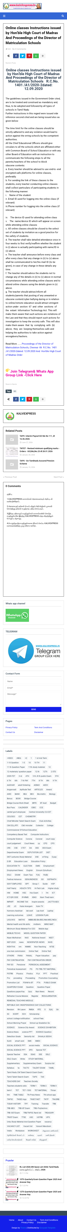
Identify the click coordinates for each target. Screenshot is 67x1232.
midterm (37, 924)
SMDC (37, 1041)
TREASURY (49, 1113)
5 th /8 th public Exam (42, 776)
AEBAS (37, 785)
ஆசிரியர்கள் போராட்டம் (15, 1135)
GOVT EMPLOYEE (14, 884)
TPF (26, 1104)
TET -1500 (26, 1090)
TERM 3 (53, 1086)
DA (30, 848)
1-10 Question (13, 763)
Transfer (45, 1104)
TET (17, 1090)
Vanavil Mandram (43, 1126)
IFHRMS (25, 897)
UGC (31, 1117)
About (20, 1220)
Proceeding (30, 978)
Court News (29, 843)
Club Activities (45, 821)
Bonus (9, 798)
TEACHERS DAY (13, 1081)
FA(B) (45, 875)
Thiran (53, 1090)
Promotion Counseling (48, 978)
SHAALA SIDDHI (45, 1036)
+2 (26, 758)
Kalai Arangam (26, 906)
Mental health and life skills (18, 924)
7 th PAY (24, 781)
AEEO (45, 785)
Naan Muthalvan (14, 938)
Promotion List (13, 983)
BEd (25, 794)
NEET (51, 938)
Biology (52, 794)
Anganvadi (11, 790)
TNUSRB (55, 1099)
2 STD (53, 772)
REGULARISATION (49, 996)
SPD (31, 1050)
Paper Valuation (42, 956)
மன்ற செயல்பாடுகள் (14, 1140)
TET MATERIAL (41, 1090)
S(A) (51, 1009)
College (50, 825)
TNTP (46, 1099)
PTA (38, 983)
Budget (53, 803)
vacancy (48, 1122)
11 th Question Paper (16, 767)
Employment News (15, 870)
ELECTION (28, 866)
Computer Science (14, 839)
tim (8, 1095)
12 (49, 767)
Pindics (29, 974)
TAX (42, 1077)
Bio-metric (41, 794)
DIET (48, 852)
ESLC (9, 875)
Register (34, 996)
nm (20, 947)
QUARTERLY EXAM (15, 987)
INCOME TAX (22, 902)
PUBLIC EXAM (50, 983)
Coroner (39, 839)
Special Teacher (13, 1054)
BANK (17, 794)
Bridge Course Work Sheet (18, 803)
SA (57, 1009)
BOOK (18, 798)
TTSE (24, 1117)
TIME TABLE (18, 1095)
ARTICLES (38, 790)
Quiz (30, 992)
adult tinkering (24, 785)
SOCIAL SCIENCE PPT (16, 1045)
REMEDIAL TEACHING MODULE (20, 1001)
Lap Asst (40, 911)
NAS (27, 938)
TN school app (49, 1095)
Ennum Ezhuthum (44, 870)
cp (39, 843)
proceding (18, 978)
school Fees (38, 1018)
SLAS (9, 1041)
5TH (57, 776)
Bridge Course (30, 798)
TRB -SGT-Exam (13, 1113)
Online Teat (33, 951)
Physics (19, 974)
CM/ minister (27, 825)
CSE (16, 848)
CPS (52, 843)
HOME (16, 893)
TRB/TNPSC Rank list (32, 1113)
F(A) (38, 875)
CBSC (33, 807)
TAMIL (51, 1068)
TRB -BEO (11, 1108)
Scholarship (34, 1014)
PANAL (29, 956)
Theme (23, 1228)
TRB (54, 1104)
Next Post (58, 477)
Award (49, 790)
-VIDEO (10, 758)
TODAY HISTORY (14, 1104)
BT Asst (43, 803)
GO (9, 49)
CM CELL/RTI (12, 825)
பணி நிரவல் (50, 1135)
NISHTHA (11, 947)
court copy (50, 839)
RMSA (31, 1009)
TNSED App (21, 1099)
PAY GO (10, 965)
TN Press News (33, 1095)
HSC (24, 893)
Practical (54, 974)
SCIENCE (11, 1027)
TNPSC (10, 1099)
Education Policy (38, 861)
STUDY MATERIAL (36, 1059)
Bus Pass (11, 807)
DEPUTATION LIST (35, 852)
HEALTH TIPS (25, 888)
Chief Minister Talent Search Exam (21, 821)
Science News (13, 1032)
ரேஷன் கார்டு (31, 1140)
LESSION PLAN (42, 915)
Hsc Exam (34, 893)
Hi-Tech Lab (39, 888)
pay (54, 956)
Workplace (19, 1131)
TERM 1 (33, 1086)
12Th (45, 772)
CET (20, 816)
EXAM (17, 875)
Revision (10, 1009)
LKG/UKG (11, 920)
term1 (9, 1090)
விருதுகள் (43, 1140)
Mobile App (43, 929)
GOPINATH (51, 879)
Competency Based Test (17, 834)
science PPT (27, 1032)
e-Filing (45, 857)
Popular (10, 1160)
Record (51, 992)
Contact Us (10, 732)
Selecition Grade (14, 1036)
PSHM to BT (28, 983)
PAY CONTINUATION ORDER (39, 960)
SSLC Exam (12, 1059)
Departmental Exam (15, 852)
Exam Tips (28, 875)
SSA (25, 1054)
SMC (30, 1041)
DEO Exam (46, 848)
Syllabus (10, 1068)
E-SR (9, 861)
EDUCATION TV (13, 866)
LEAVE (29, 915)
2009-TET (11, 776)
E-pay (54, 857)
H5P (53, 884)
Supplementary (13, 1063)
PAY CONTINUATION (15, 960)
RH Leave (21, 1009)
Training (34, 1104)
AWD (9, 794)
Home (11, 1220)
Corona (29, 839)
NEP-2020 (11, 942)
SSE (40, 1054)
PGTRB (10, 974)
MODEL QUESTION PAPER (34, 933)
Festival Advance (14, 879)
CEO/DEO (11, 816)
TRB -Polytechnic (41, 1108)
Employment (48, 866)
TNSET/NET (35, 1099)
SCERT (16, 1014)
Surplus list (49, 1063)
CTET (23, 848)
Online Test (46, 951)
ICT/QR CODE (12, 897)
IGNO (34, 897)
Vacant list (27, 1126)
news (21, 942)
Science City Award (26, 1027)
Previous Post (11, 477)
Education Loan (21, 861)
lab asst (29, 911)
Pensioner (21, 965)
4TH (27, 776)
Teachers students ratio (17, 1086)
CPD (45, 843)
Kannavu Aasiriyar (15, 911)
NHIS (50, 942)
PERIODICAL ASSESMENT (39, 965)
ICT (53, 893)
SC (8, 1014)
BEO (32, 794)
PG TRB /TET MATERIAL (46, 969)
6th (16, 781)
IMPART (10, 902)
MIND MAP (48, 924)
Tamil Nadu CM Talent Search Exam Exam (25, 1072)
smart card (19, 1041)
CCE (41, 807)
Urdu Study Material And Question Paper (24, 1122)
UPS (48, 1117)
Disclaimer (38, 732)
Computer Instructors (40, 834)
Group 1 (35, 884)
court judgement (14, 843)
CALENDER (23, 807)
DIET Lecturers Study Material (19, 857)
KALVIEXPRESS (26, 413)
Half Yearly (11, 888)
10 (30, 763)
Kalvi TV (39, 906)
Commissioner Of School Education (22, 830)
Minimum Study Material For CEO (21, 929)
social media (34, 1045)
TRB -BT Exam (24, 1108)
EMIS (38, 866)
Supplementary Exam (32, 1063)
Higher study (53, 888)
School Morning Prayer (16, 1023)
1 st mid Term (41, 758)
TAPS (34, 1077)
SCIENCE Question (44, 1032)
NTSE (52, 947)
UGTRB (40, 1117)
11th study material (36, 767)
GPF (27, 884)
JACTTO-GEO (53, 902)
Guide (45, 884)
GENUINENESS (31, 879)
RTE (39, 1009)
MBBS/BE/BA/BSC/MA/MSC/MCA (42, 920)
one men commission (16, 951)
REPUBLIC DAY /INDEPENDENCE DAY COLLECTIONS (29, 1005)
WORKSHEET (33, 1131)
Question (30, 987)
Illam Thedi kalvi (47, 897)
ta (18, 1068)
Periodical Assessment (16, 969)
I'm (47, 893)
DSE (37, 857)
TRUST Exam (12, 1117)
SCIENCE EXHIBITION (47, 1027)
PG (31, 969)
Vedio (9, 1131)
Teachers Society (31, 1081)
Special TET (41, 1050)
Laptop (50, 911)
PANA (20, 956)
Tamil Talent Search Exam (18, 1077)
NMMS (28, 947)
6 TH (9, 781)
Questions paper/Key (16, 992)
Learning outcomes (15, 915)
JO (15, 906)
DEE (37, 848)
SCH (24, 1014)
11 (44, 763)
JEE (8, 906)
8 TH (41, 781)
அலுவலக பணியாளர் (50, 1131)
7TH (33, 781)
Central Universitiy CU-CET (40, 812)
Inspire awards (38, 902)
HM (8, 893)
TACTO (26, 1068)
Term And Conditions (43, 727)
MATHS (22, 920)
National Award (38, 938)
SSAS (33, 1054)
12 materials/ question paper (19, 772)
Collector (39, 825)
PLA (38, 974)
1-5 (23, 763)
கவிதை (31, 1135)
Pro (8, 978)
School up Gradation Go (40, 1023)
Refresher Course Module (17, 996)
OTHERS (10, 956)
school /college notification (18, 1018)
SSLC (48, 1054)
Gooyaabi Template (47, 1228)
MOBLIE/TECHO (13, 933)
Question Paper (43, 987)
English (29, 870)
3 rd (20, 776)
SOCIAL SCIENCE (50, 1045)
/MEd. (18, 758)
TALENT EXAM (39, 1068)
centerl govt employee (16, 812)
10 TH (36, 763)
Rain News (40, 992)
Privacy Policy (11, 727)
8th (47, 781)
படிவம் (39, 1135)
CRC (9, 848)
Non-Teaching (40, 947)
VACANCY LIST (13, 1126)
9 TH (55, 781)
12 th (37, 772)
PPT (45, 974)
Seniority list (29, 1036)
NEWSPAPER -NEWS (35, 942)
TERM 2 (43, 1086)
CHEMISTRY (31, 816)
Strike (22, 1059)
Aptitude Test (25, 790)
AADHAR (10, 785)
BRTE (34, 803)
